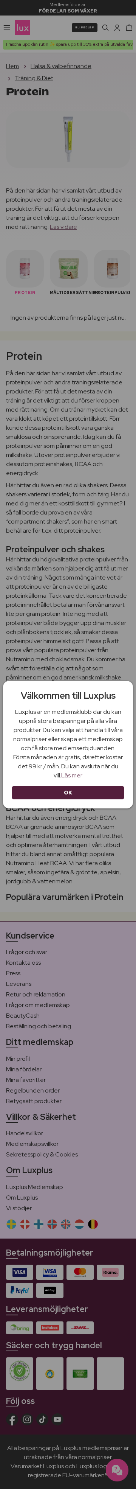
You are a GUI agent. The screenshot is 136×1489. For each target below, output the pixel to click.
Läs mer (71, 775)
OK (68, 792)
